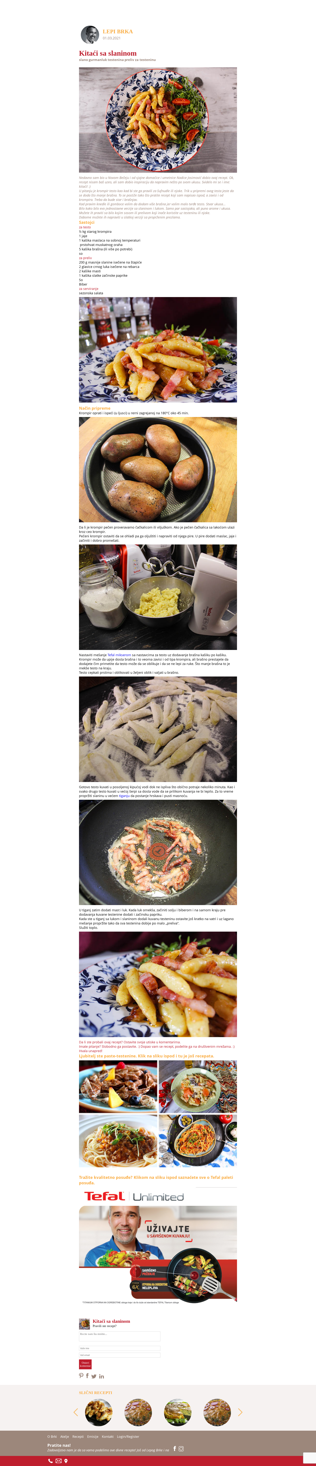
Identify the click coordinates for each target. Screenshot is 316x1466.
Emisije (92, 1436)
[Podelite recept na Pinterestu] (81, 1377)
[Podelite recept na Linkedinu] (101, 1377)
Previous (76, 1412)
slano (83, 60)
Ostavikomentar (85, 1364)
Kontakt (108, 1436)
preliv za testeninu (140, 60)
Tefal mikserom (119, 655)
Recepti (78, 1436)
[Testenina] (158, 1168)
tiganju (124, 796)
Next (240, 1412)
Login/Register (128, 1436)
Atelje (64, 1436)
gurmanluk (98, 60)
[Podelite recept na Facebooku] (87, 1377)
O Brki (52, 1436)
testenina (116, 60)
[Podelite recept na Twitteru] (94, 1377)
